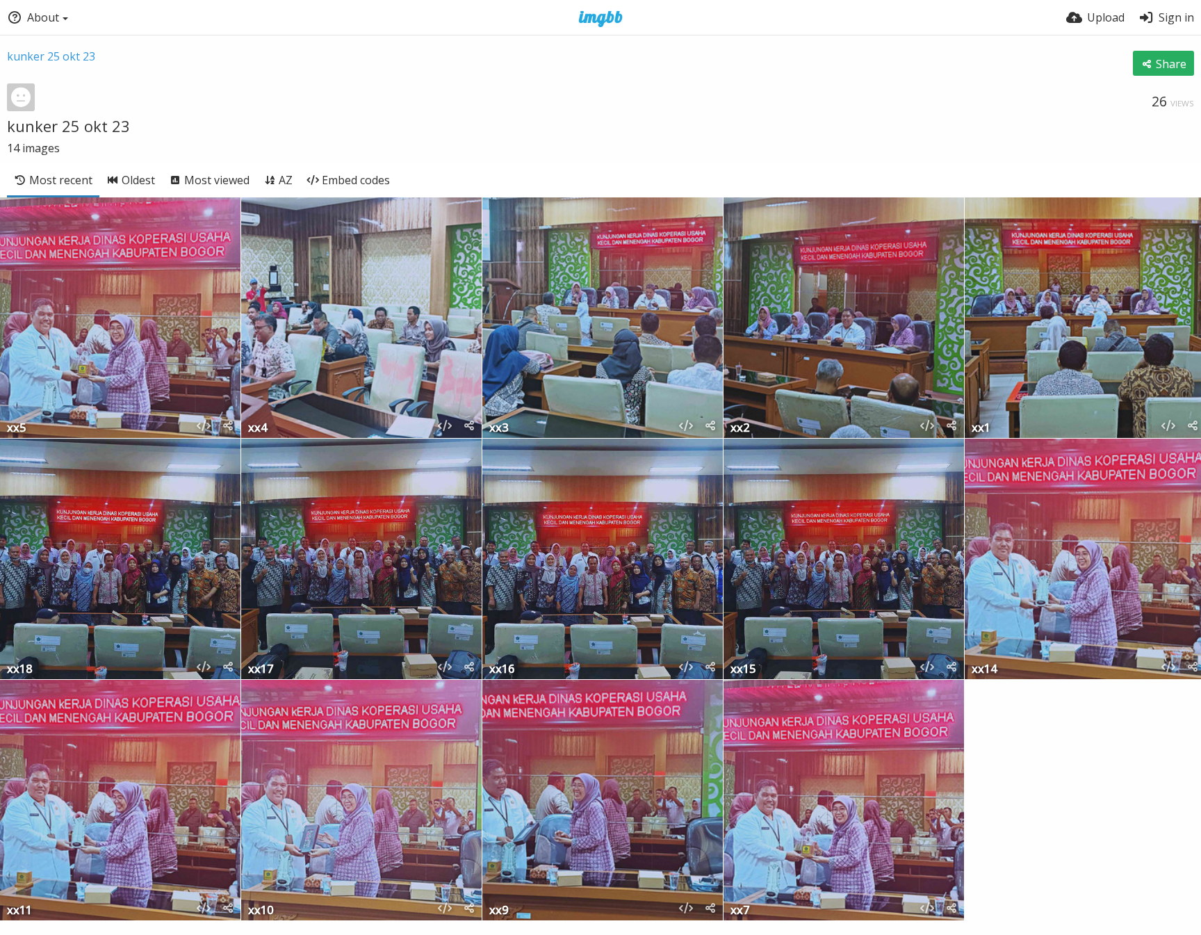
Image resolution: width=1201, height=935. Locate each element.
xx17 (260, 669)
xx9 (498, 911)
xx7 (739, 911)
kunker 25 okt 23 (51, 56)
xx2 (739, 428)
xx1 (981, 428)
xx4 (257, 428)
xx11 (19, 911)
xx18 (19, 669)
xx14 (984, 669)
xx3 (498, 428)
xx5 (16, 428)
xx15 (742, 669)
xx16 (501, 669)
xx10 (260, 911)
